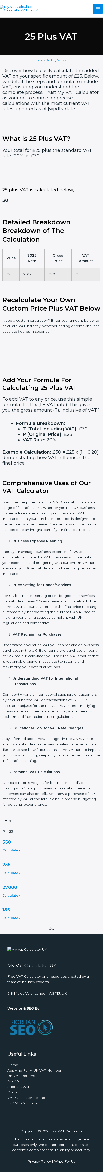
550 (6, 842)
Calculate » (11, 850)
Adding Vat (54, 60)
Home (39, 60)
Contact (14, 1092)
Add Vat (14, 1081)
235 (6, 864)
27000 (9, 887)
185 (6, 910)
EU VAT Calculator (23, 1103)
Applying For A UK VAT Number (35, 1070)
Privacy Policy (39, 1161)
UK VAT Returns (21, 1076)
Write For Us (65, 1161)
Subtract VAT (19, 1087)
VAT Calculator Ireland (26, 1098)
